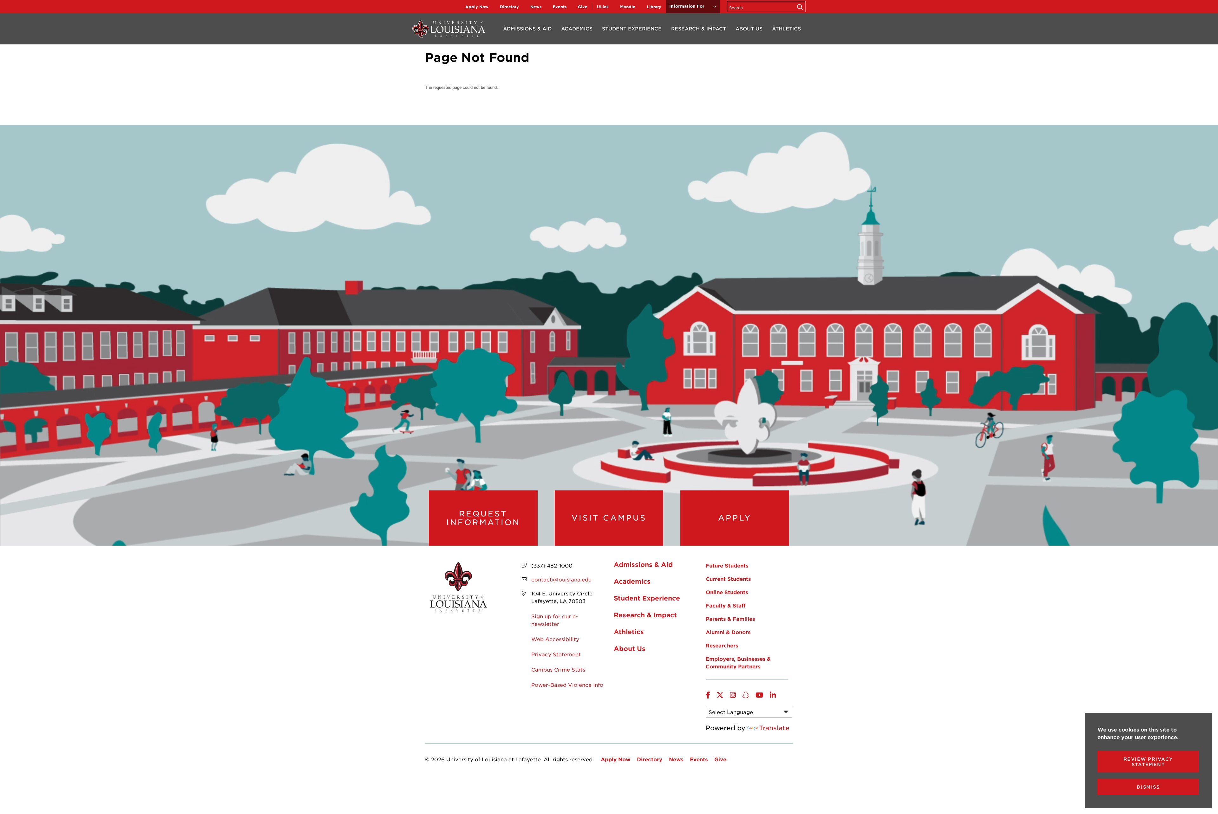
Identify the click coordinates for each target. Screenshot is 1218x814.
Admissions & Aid (527, 28)
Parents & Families (730, 618)
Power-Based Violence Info (567, 684)
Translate (774, 728)
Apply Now (476, 6)
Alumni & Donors (728, 632)
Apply (734, 517)
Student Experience (632, 28)
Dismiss (1148, 787)
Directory (509, 6)
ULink (603, 6)
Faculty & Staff (726, 605)
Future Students (727, 565)
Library (654, 6)
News (535, 6)
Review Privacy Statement (1148, 761)
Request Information (483, 518)
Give (582, 6)
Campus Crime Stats (558, 669)
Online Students (727, 592)
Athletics (786, 28)
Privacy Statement (556, 654)
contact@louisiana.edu (561, 579)
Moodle (627, 6)
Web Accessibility (555, 639)
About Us (749, 28)
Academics (577, 28)
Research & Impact (698, 28)
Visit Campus (609, 517)
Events (559, 6)
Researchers (722, 645)
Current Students (728, 578)
